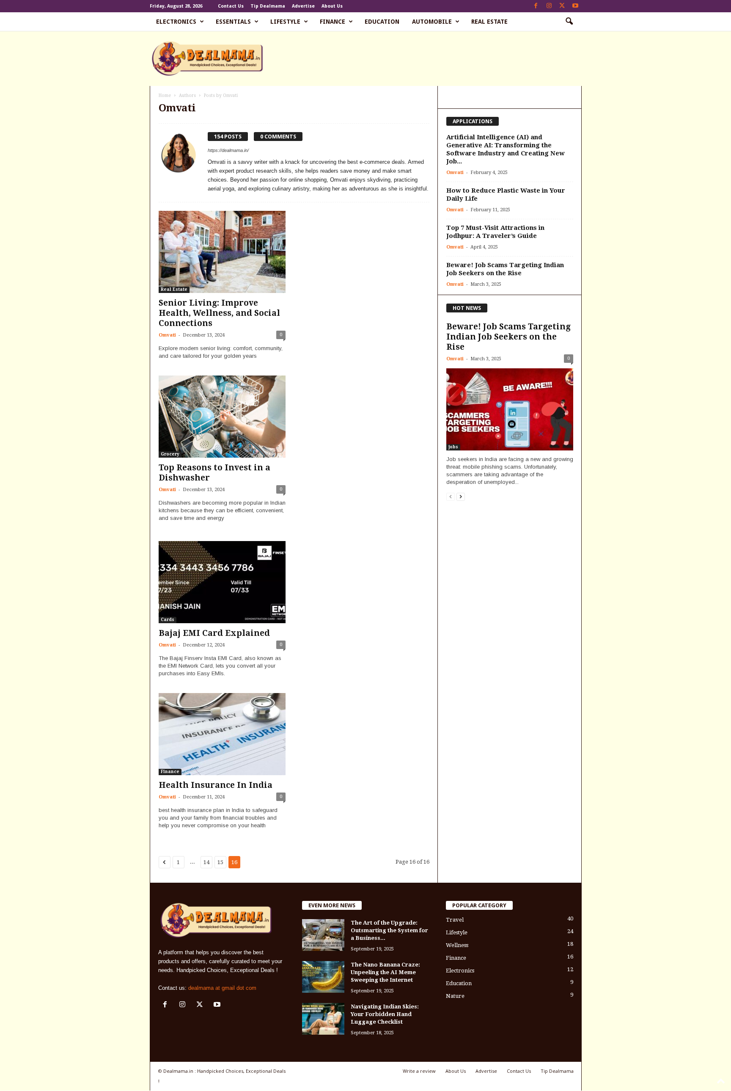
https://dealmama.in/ (228, 150)
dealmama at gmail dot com (222, 988)
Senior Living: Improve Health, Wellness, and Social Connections (219, 313)
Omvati (167, 335)
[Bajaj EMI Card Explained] (222, 582)
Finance (332, 21)
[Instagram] (549, 6)
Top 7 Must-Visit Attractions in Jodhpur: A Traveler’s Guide (495, 232)
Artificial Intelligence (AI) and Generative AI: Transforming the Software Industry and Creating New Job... (505, 149)
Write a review (419, 1071)
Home (165, 95)
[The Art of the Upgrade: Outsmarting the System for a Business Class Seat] (323, 935)
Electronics (176, 21)
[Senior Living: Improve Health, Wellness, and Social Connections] (222, 252)
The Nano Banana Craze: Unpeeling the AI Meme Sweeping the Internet (385, 972)
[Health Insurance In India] (222, 734)
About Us (332, 6)
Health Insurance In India (215, 785)
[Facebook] (536, 6)
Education (382, 21)
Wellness (457, 945)
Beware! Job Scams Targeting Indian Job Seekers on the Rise (505, 269)
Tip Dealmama (267, 6)
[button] (569, 21)
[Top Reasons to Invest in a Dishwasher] (222, 417)
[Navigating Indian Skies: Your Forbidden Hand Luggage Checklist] (323, 1019)
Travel (455, 920)
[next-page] (460, 496)
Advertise (303, 6)
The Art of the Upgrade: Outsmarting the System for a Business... (389, 930)
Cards (167, 619)
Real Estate (489, 21)
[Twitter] (562, 6)
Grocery (170, 454)
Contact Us (231, 6)
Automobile (432, 21)
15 (220, 862)
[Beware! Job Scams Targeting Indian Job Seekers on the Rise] (509, 409)
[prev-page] (450, 496)
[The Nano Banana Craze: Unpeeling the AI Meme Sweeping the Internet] (323, 977)
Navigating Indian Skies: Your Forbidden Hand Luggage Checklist (385, 1014)
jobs (453, 447)
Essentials (233, 21)
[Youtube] (575, 6)
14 (206, 862)
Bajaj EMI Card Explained (214, 633)
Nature (455, 996)
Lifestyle (285, 21)
